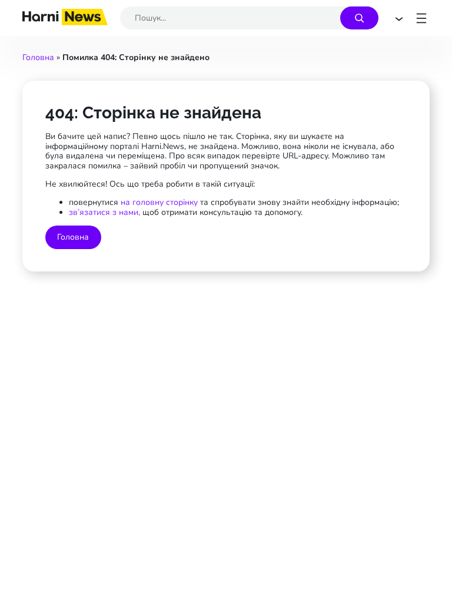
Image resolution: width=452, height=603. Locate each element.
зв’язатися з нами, (104, 212)
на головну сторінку (160, 202)
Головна (38, 57)
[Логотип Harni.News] (65, 21)
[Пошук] (359, 17)
